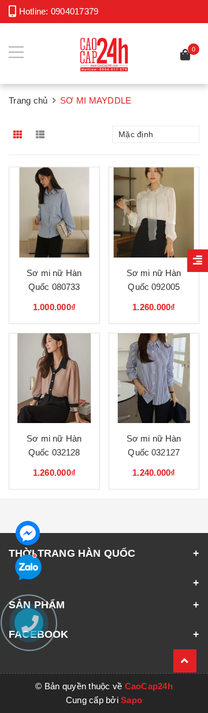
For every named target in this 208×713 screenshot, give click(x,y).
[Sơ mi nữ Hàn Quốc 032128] (54, 378)
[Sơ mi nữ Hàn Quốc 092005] (154, 212)
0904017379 (75, 11)
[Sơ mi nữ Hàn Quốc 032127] (154, 378)
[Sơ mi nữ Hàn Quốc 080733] (54, 212)
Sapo (131, 700)
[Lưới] (19, 134)
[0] (185, 56)
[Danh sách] (42, 134)
